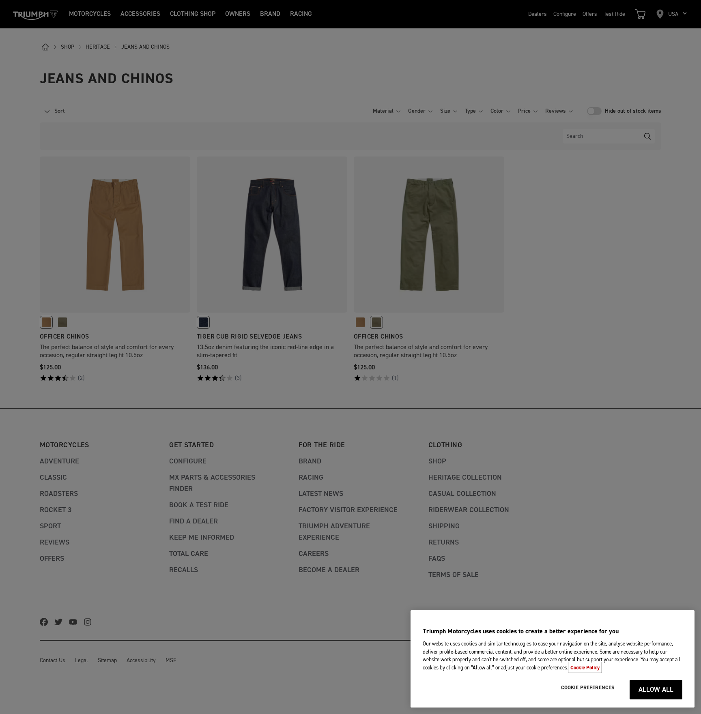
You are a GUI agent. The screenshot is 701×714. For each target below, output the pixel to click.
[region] (553, 659)
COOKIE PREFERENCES (587, 687)
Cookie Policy (585, 667)
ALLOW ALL (656, 689)
